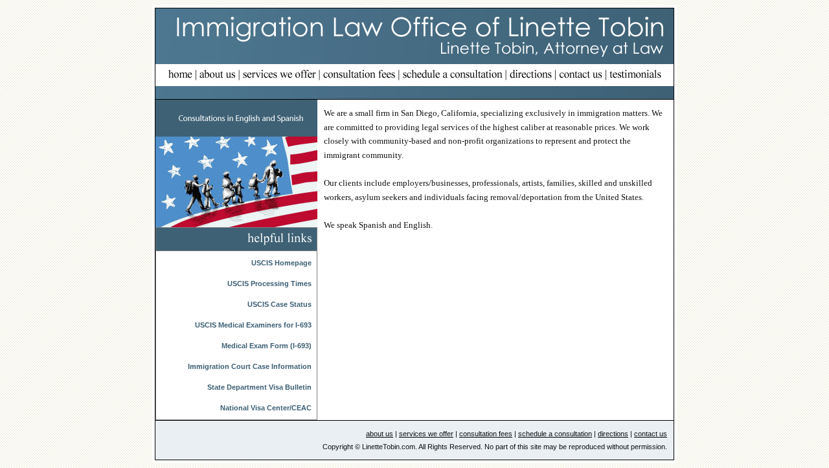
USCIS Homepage (281, 263)
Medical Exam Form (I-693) (266, 346)
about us (379, 434)
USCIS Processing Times (269, 283)
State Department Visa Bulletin (259, 387)
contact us (650, 434)
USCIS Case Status (279, 304)
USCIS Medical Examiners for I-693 (253, 325)
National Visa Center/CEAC (266, 408)
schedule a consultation (555, 434)
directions (613, 434)
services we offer (426, 434)
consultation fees (485, 434)
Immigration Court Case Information (250, 366)
